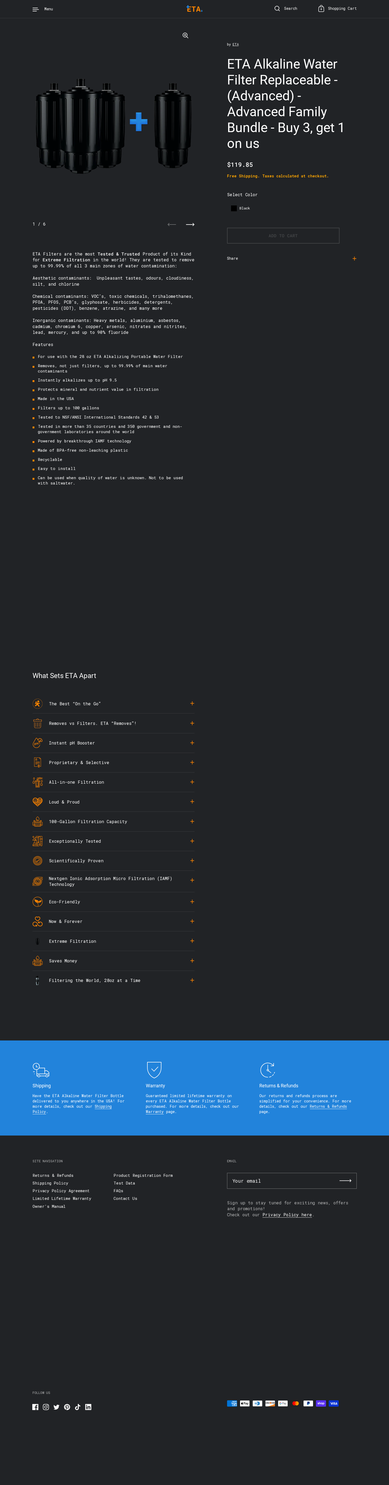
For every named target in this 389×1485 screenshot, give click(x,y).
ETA (236, 44)
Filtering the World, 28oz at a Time (95, 980)
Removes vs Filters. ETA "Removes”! (93, 723)
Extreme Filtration (72, 941)
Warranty (155, 1111)
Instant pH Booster (72, 743)
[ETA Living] (194, 9)
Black (244, 208)
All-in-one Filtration (76, 782)
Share (232, 258)
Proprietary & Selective (79, 762)
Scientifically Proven (76, 860)
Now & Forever (66, 921)
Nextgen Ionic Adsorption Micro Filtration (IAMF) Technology (110, 881)
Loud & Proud (64, 802)
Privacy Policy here (287, 1214)
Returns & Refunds (328, 1106)
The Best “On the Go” (75, 703)
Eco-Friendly (64, 901)
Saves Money (63, 960)
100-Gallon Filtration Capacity (88, 821)
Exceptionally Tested (75, 841)
